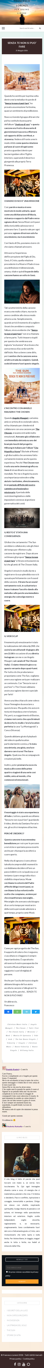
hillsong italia (27, 1050)
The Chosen (21, 1028)
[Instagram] (19, 1364)
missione (31, 1032)
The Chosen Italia (16, 1032)
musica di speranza (22, 1035)
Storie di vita (14, 1335)
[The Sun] (28, 1364)
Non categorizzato (17, 1315)
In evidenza (13, 1320)
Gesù (10, 1039)
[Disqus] (21, 1096)
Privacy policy (15, 1358)
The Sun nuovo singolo (26, 1039)
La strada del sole (17, 1325)
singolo (22, 1043)
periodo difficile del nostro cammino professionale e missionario (19, 489)
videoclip (11, 1043)
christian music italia (17, 1024)
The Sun (11, 1330)
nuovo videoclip (22, 1047)
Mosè (8, 1035)
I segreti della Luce (17, 1310)
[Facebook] (15, 1364)
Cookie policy (28, 1358)
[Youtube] (23, 1364)
